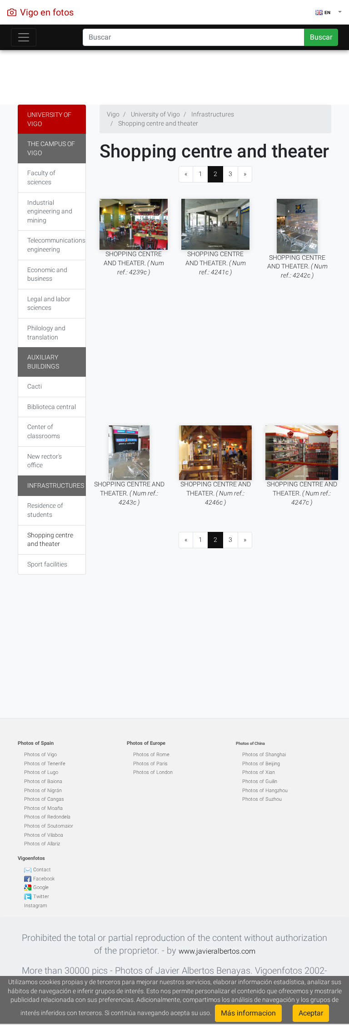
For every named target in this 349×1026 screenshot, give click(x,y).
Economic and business (47, 274)
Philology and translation (46, 332)
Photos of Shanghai (264, 755)
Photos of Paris (150, 764)
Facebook (44, 879)
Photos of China (250, 743)
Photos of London (153, 772)
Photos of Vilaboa (43, 835)
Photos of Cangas (44, 799)
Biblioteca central (51, 406)
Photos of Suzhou (262, 799)
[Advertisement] (174, 75)
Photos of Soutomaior (48, 826)
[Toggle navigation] (23, 37)
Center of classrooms (43, 431)
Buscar (321, 37)
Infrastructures (55, 485)
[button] (328, 12)
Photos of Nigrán (43, 791)
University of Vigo (49, 119)
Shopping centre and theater (50, 539)
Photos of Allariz (42, 844)
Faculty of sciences (41, 177)
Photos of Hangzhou (265, 791)
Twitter (41, 897)
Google (41, 887)
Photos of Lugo (41, 772)
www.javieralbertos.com (217, 951)
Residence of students (45, 510)
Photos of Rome (151, 755)
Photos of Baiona (43, 781)
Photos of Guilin (259, 781)
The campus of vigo (51, 148)
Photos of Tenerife (44, 764)
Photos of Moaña (43, 808)
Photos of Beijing (261, 764)
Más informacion (248, 1013)
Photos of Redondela (47, 817)
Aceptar (311, 1013)
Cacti (34, 386)
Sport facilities (47, 564)
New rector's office (44, 461)
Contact (42, 870)
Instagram (35, 906)
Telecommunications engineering (56, 245)
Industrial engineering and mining (49, 211)
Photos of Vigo (40, 755)
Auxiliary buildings (43, 362)
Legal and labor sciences (48, 303)
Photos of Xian (258, 772)
